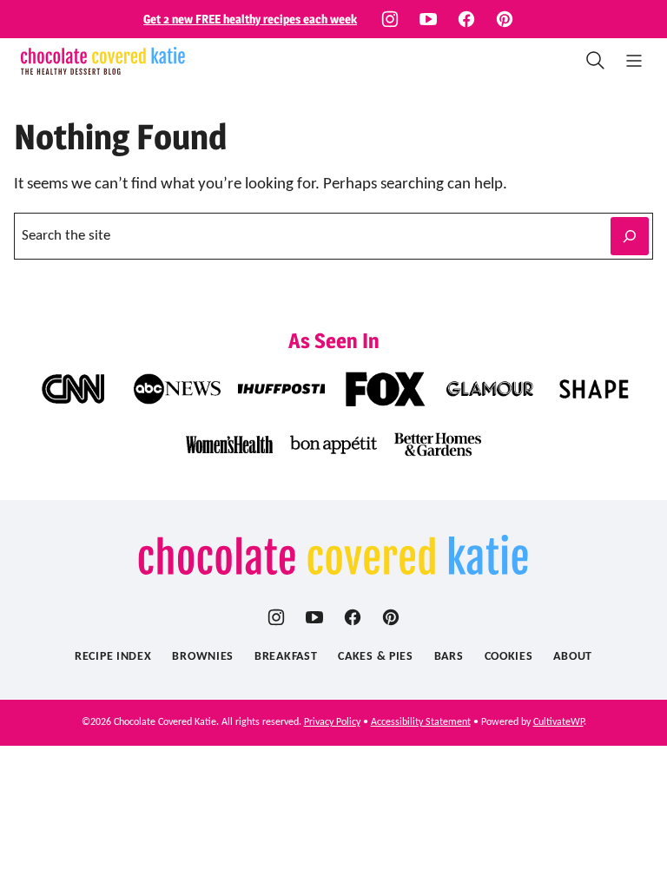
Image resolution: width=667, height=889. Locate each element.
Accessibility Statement (421, 722)
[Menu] (634, 61)
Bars (449, 656)
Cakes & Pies (375, 656)
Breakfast (285, 656)
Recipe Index (113, 656)
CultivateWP (558, 722)
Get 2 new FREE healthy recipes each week (250, 18)
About (572, 656)
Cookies (509, 656)
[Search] (596, 61)
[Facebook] (466, 19)
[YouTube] (428, 19)
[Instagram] (390, 19)
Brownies (203, 656)
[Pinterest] (504, 19)
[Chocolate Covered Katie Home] (103, 61)
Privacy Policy (332, 722)
